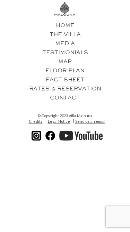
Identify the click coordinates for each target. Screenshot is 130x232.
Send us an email (90, 121)
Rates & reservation (65, 88)
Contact (65, 97)
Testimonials (65, 52)
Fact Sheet (65, 79)
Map (65, 61)
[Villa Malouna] (65, 8)
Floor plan (65, 70)
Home (65, 25)
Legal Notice (59, 121)
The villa (65, 34)
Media (65, 43)
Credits (36, 121)
